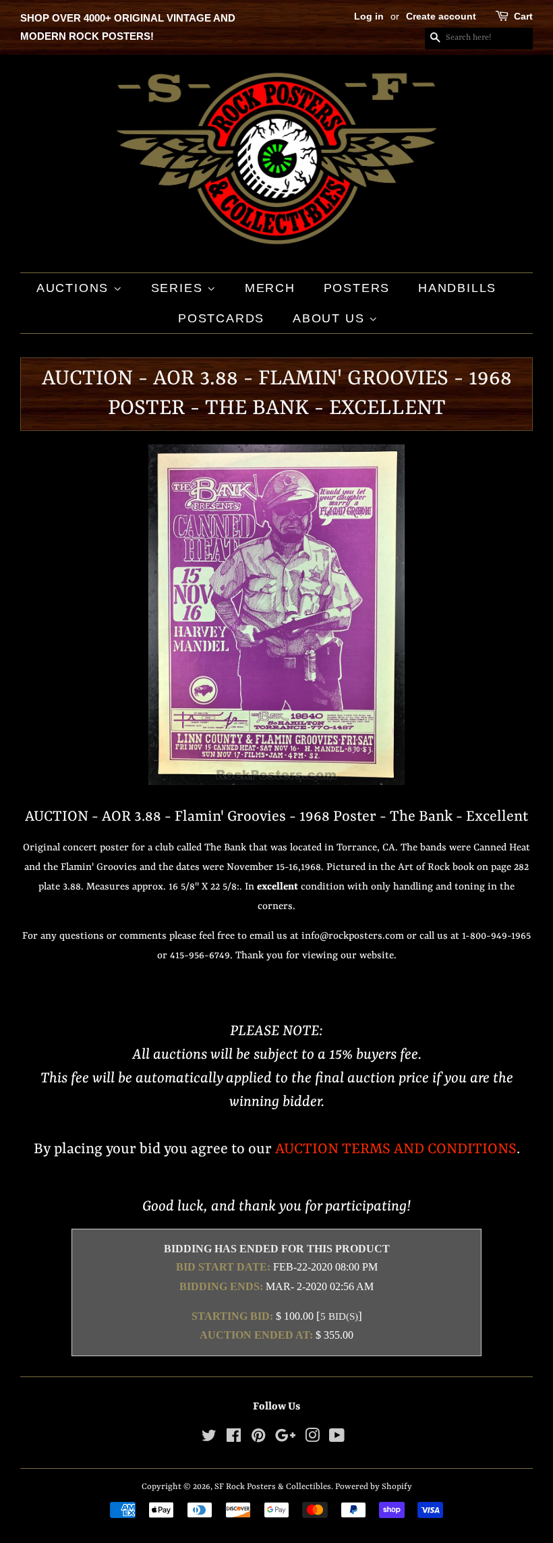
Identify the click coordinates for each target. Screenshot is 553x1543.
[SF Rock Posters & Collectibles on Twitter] (209, 1439)
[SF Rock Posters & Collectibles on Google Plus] (285, 1439)
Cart (523, 16)
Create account (441, 16)
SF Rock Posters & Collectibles (272, 1487)
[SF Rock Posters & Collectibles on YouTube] (337, 1439)
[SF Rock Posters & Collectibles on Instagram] (312, 1439)
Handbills (457, 288)
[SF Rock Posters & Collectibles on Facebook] (233, 1439)
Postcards (221, 318)
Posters (357, 288)
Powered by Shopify (373, 1487)
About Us (331, 318)
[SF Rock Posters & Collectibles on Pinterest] (258, 1439)
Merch (270, 288)
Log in (369, 16)
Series (179, 288)
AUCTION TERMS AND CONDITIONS (396, 1149)
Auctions (74, 288)
